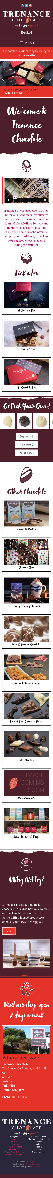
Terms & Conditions (14, 1150)
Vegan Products (26, 802)
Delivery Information (14, 1158)
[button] (3, 80)
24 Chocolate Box (26, 391)
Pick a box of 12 (26, 448)
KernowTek (36, 1170)
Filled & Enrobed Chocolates (26, 648)
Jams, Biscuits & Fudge (26, 840)
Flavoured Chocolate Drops (27, 686)
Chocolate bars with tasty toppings (23, 93)
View (9, 934)
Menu (28, 42)
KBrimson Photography (33, 1168)
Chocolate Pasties (26, 532)
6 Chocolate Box (26, 314)
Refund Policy (14, 1153)
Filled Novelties (26, 763)
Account (14, 1145)
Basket (26, 33)
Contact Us (14, 1148)
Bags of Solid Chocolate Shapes (26, 725)
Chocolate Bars (26, 571)
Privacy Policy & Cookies (14, 1155)
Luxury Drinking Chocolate (26, 609)
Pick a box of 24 (26, 456)
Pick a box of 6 (26, 440)
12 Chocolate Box (26, 352)
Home (14, 1143)
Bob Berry (32, 1165)
